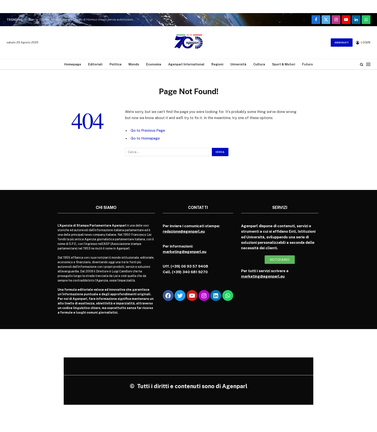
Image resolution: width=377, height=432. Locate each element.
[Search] (361, 64)
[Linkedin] (215, 295)
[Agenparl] (188, 42)
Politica (116, 64)
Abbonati (341, 42)
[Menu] (368, 64)
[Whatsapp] (227, 295)
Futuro (307, 64)
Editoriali (95, 64)
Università (238, 64)
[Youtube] (192, 295)
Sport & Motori (283, 64)
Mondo (134, 64)
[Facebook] (168, 295)
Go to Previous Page (148, 130)
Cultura (259, 64)
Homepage (72, 64)
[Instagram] (204, 295)
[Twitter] (180, 295)
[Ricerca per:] (168, 152)
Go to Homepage (145, 138)
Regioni (217, 64)
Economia (153, 64)
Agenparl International (186, 64)
